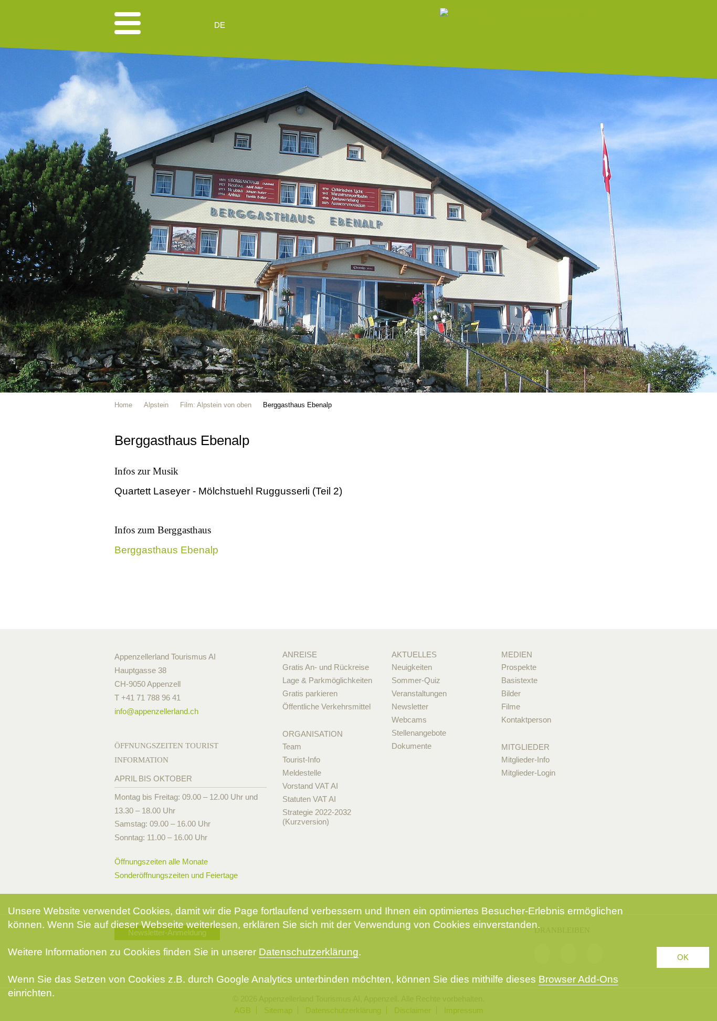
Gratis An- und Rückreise (325, 667)
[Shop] (301, 25)
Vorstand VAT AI (310, 785)
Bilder (511, 693)
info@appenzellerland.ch (156, 711)
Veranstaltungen (419, 693)
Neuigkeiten (412, 667)
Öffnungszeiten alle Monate (161, 861)
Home (123, 405)
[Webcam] (248, 25)
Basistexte (519, 680)
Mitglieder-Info (525, 759)
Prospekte (518, 667)
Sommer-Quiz (416, 680)
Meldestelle (301, 772)
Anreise (299, 654)
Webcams (409, 719)
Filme (510, 706)
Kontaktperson (526, 719)
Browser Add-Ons (578, 979)
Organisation (312, 733)
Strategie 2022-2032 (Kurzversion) (316, 817)
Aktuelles (414, 654)
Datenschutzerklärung (308, 951)
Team (291, 746)
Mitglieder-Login (528, 772)
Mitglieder (525, 746)
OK (683, 957)
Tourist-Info (301, 759)
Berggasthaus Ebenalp (166, 549)
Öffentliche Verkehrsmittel (326, 706)
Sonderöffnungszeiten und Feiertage (176, 875)
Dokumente (411, 745)
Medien (516, 654)
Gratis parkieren (310, 693)
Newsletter (410, 706)
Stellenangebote (419, 732)
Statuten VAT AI (309, 799)
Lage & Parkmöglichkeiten (327, 680)
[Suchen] (275, 25)
